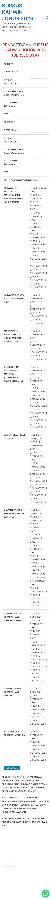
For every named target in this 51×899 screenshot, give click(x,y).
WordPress (35, 894)
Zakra (24, 894)
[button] (45, 893)
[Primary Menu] (47, 17)
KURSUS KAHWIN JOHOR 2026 (18, 12)
